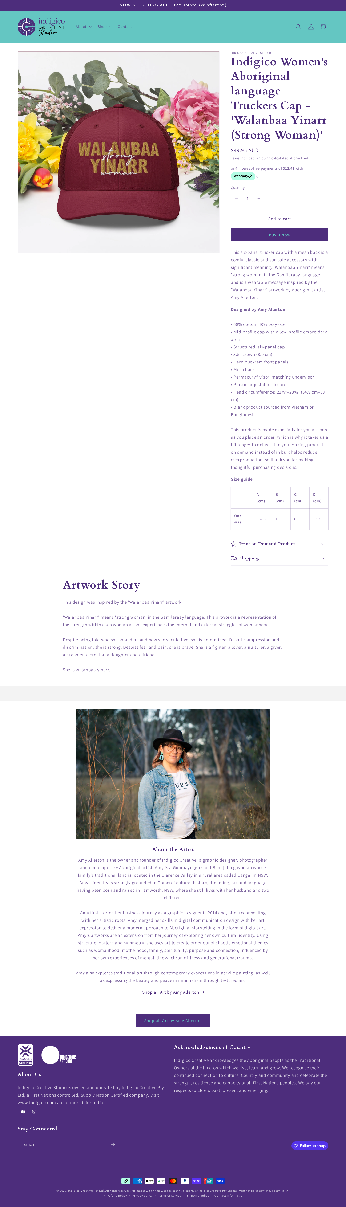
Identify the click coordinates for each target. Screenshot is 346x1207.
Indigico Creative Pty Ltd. (86, 1191)
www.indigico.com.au (40, 1102)
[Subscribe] (113, 1144)
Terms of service (169, 1196)
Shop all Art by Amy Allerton (170, 992)
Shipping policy (198, 1196)
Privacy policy (143, 1196)
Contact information (229, 1196)
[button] (83, 27)
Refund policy (117, 1196)
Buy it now (279, 235)
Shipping (263, 158)
